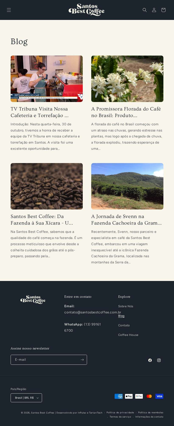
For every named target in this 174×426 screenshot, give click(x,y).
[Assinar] (82, 360)
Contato (124, 325)
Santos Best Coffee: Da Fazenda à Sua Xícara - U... (42, 220)
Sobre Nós (125, 306)
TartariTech (95, 412)
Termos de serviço (120, 416)
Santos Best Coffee (42, 412)
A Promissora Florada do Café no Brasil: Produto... (126, 112)
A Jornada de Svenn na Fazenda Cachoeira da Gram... (126, 220)
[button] (9, 10)
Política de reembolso (150, 412)
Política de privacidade (120, 412)
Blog (121, 316)
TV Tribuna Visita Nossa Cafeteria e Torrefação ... (40, 112)
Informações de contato (149, 416)
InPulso (82, 412)
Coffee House (128, 335)
